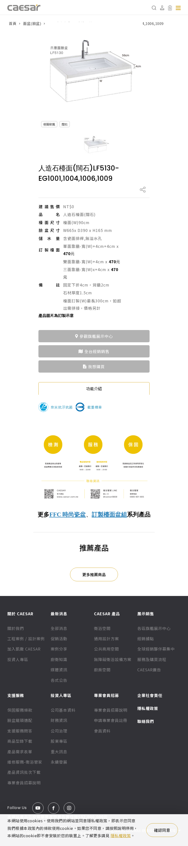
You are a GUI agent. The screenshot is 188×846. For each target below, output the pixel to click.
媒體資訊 (59, 670)
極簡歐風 (49, 124)
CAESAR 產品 (107, 614)
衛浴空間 (102, 628)
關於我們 (15, 628)
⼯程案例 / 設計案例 (26, 638)
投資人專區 (17, 659)
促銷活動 (59, 638)
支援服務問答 (19, 731)
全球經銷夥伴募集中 (156, 649)
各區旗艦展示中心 (154, 628)
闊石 (65, 124)
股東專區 (59, 741)
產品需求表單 (19, 752)
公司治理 (59, 731)
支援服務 (15, 695)
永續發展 (59, 762)
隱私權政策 (147, 708)
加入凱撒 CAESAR (24, 649)
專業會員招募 (106, 695)
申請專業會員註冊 (110, 720)
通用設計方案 (106, 638)
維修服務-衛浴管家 (24, 762)
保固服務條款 (19, 710)
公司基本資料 (63, 710)
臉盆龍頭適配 (19, 720)
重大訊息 (59, 752)
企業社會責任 (149, 695)
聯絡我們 (145, 721)
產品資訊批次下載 (24, 772)
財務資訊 (59, 720)
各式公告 (59, 680)
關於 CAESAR (20, 614)
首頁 (12, 23)
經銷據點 (145, 638)
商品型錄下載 (19, 741)
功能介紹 (94, 388)
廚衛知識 (59, 659)
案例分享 (59, 649)
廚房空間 (102, 670)
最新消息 (59, 614)
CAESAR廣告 (149, 670)
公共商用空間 (106, 649)
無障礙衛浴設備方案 (112, 659)
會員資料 (102, 731)
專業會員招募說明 (24, 783)
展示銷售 (145, 614)
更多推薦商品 (94, 574)
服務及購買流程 (151, 659)
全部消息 (59, 628)
